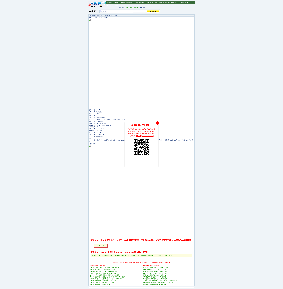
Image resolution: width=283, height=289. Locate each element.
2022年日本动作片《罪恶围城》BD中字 (102, 284)
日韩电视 (148, 2)
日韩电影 (135, 2)
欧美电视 (154, 2)
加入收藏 (110, 6)
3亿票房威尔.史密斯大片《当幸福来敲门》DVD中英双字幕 (160, 281)
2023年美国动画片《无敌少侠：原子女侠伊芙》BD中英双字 (108, 277)
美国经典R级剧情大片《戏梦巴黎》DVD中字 (156, 275)
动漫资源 (167, 2)
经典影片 (116, 2)
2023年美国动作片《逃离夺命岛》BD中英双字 (104, 273)
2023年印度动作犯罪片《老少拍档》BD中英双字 (104, 267)
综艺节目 (161, 2)
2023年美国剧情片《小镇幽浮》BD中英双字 (103, 281)
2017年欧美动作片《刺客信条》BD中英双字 (156, 273)
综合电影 (136, 7)
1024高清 (181, 2)
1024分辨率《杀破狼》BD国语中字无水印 (155, 271)
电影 (131, 7)
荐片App (147, 129)
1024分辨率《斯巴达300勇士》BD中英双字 (155, 279)
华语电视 (142, 2)
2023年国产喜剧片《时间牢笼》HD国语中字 (103, 282)
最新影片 (110, 2)
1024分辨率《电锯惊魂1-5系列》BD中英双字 (156, 267)
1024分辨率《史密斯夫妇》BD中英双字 (154, 284)
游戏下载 (174, 2)
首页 (127, 7)
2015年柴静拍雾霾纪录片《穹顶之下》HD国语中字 (158, 282)
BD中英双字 (100, 246)
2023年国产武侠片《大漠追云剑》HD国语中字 (104, 269)
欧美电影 (129, 2)
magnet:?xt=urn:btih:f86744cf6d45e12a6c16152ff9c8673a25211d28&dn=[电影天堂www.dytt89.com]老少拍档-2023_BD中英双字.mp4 (132, 255)
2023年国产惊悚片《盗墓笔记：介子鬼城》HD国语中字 (106, 279)
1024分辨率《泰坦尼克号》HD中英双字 (154, 277)
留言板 (187, 2)
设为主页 (116, 6)
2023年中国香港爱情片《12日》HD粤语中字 (103, 271)
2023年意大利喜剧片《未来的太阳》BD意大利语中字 (106, 275)
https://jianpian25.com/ (145, 136)
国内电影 (122, 2)
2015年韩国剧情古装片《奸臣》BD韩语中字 (156, 269)
